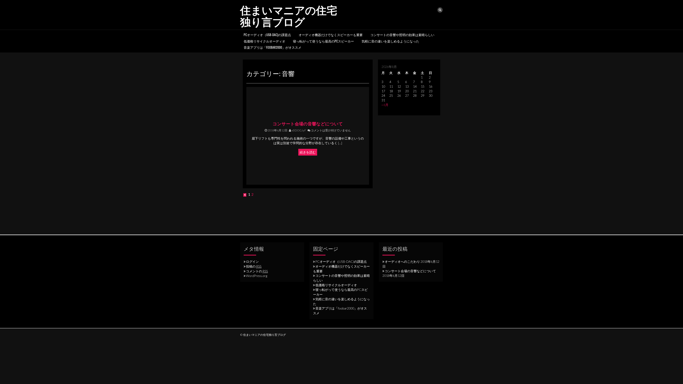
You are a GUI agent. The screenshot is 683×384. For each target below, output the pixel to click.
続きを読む (308, 152)
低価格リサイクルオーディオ (264, 41)
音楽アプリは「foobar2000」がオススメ (272, 47)
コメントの (257, 271)
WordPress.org (256, 276)
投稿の (253, 266)
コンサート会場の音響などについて (308, 123)
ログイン (252, 261)
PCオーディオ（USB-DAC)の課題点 (267, 34)
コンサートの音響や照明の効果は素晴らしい (402, 34)
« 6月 (385, 105)
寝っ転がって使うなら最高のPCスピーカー (323, 41)
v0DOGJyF (298, 130)
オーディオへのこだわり (402, 261)
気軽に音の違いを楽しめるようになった (390, 41)
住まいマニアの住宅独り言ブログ (288, 15)
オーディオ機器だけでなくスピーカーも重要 (331, 34)
